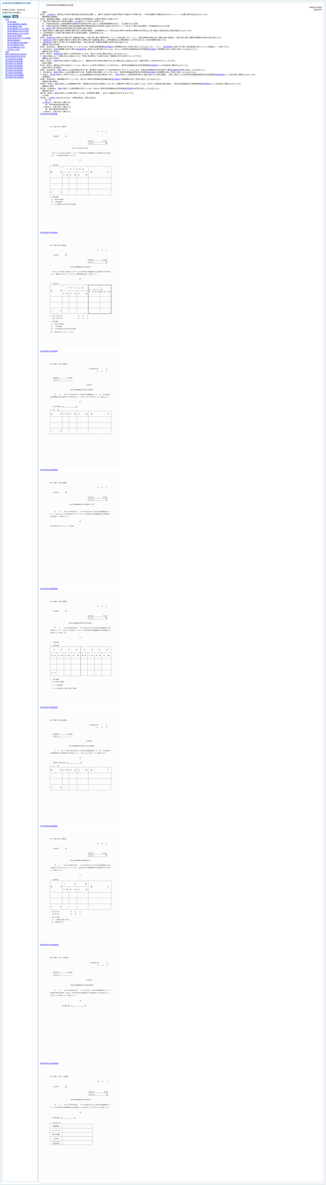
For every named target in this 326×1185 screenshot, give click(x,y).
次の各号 (78, 21)
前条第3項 (47, 40)
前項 (55, 49)
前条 (55, 61)
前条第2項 (51, 38)
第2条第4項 (167, 47)
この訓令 (50, 14)
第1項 (52, 75)
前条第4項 (47, 42)
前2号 (48, 28)
